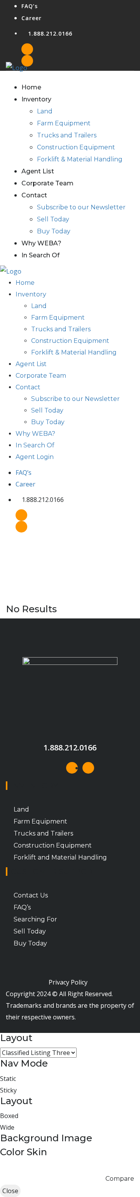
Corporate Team (47, 183)
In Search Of (40, 255)
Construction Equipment (76, 147)
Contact (34, 195)
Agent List (37, 171)
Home (31, 87)
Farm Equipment (64, 123)
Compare (119, 1178)
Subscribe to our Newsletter (81, 207)
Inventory (36, 99)
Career (31, 18)
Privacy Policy (68, 982)
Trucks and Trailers (66, 135)
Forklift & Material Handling (79, 159)
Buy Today (53, 231)
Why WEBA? (41, 243)
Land (44, 111)
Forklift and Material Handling (60, 857)
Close (10, 1191)
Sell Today (53, 219)
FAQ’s (29, 6)
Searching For (35, 919)
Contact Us (31, 895)
